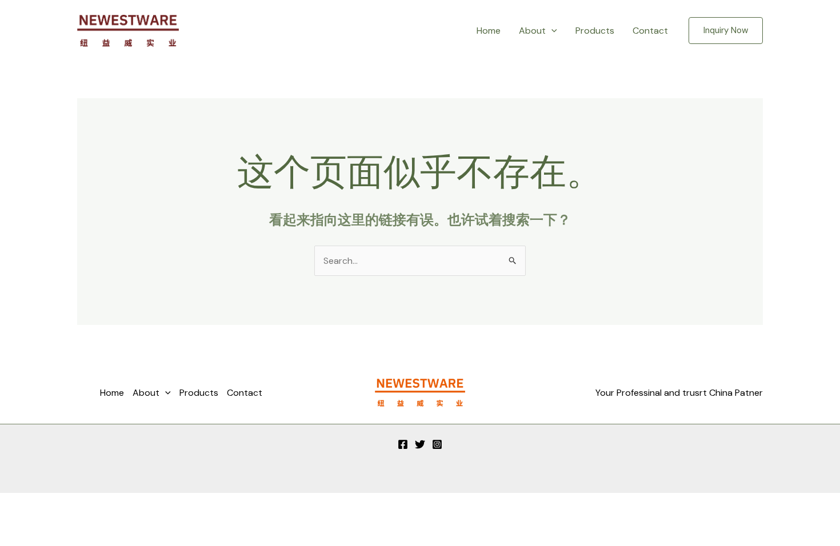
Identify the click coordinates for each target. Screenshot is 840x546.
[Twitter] (420, 444)
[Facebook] (403, 444)
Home (489, 31)
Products (594, 31)
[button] (551, 31)
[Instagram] (437, 444)
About (532, 31)
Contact (650, 31)
